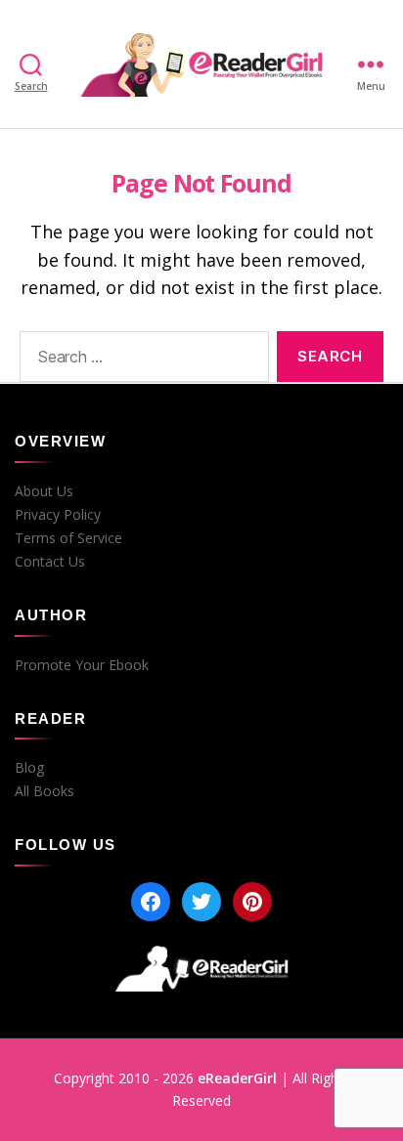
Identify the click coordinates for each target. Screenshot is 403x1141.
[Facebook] (150, 901)
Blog (29, 768)
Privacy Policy (58, 515)
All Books (44, 791)
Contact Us (50, 562)
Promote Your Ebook (82, 665)
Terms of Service (68, 538)
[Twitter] (201, 901)
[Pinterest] (252, 901)
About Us (44, 491)
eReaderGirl (237, 1078)
